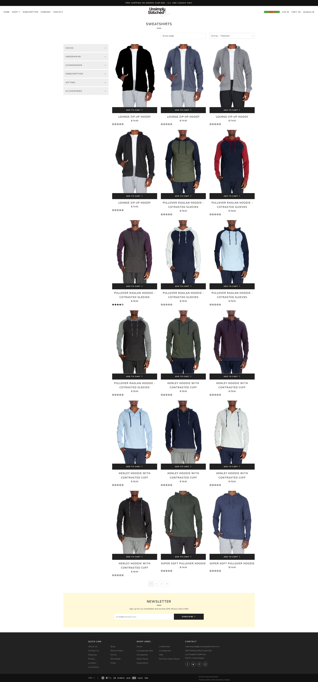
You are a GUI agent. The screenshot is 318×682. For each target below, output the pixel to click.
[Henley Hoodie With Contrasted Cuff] (183, 341)
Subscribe (187, 616)
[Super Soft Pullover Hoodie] (183, 522)
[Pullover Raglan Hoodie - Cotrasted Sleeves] (183, 161)
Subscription (30, 12)
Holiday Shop (272, 12)
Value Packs (142, 659)
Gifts (161, 655)
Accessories (142, 655)
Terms (113, 655)
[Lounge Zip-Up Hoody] (134, 75)
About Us (92, 646)
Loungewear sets (145, 650)
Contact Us (93, 650)
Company (46, 12)
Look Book (93, 667)
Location (92, 663)
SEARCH (308, 12)
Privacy (91, 659)
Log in (285, 12)
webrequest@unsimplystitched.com (202, 646)
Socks (139, 646)
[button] (118, 124)
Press (113, 663)
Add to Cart (133, 110)
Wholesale (116, 659)
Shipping (92, 655)
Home (7, 12)
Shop (15, 12)
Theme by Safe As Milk (207, 680)
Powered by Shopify (222, 680)
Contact (58, 12)
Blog (113, 646)
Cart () (296, 12)
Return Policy (117, 650)
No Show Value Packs (169, 659)
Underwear (164, 646)
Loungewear (165, 650)
